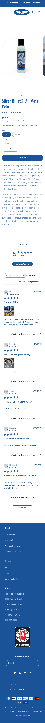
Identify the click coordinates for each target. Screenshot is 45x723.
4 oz (6, 134)
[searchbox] (13, 275)
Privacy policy (10, 712)
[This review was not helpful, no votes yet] (38, 334)
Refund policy (36, 708)
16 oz (17, 134)
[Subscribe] (36, 663)
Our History (10, 535)
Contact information (23, 715)
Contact (8, 573)
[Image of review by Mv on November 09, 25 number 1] (9, 311)
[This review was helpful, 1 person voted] (34, 381)
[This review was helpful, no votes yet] (34, 334)
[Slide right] (28, 95)
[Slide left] (17, 95)
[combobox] (29, 282)
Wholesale (9, 540)
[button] (5, 12)
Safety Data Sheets (13, 579)
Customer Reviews (13, 552)
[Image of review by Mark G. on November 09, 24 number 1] (9, 363)
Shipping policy (37, 712)
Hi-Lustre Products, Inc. (19, 708)
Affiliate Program (12, 546)
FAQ (6, 568)
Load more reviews (22, 507)
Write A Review (22, 264)
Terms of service (23, 712)
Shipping (5, 121)
